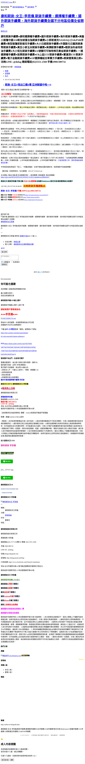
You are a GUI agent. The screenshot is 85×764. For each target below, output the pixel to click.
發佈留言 (4, 264)
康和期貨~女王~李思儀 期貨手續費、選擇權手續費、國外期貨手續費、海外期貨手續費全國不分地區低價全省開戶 (42, 20)
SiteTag (81, 659)
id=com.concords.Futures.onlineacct (12, 336)
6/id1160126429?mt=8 (8, 354)
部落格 (7, 73)
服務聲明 (62, 735)
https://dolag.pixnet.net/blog (31, 197)
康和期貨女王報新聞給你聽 (24, 244)
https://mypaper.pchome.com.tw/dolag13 (36, 195)
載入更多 (4, 252)
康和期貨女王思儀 (7, 222)
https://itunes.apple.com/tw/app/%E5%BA (18, 343)
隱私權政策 (54, 735)
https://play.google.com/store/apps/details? (14, 333)
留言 (27, 236)
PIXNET (27, 735)
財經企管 (17, 242)
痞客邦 (22, 236)
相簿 (6, 71)
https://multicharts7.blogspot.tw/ (33, 199)
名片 (6, 76)
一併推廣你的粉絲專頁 (6, 492)
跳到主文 (4, 31)
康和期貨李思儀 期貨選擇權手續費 (9, 489)
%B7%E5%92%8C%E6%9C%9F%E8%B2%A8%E (18, 347)
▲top (3, 248)
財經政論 (18, 67)
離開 (12, 760)
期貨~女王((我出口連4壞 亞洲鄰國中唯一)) (28, 84)
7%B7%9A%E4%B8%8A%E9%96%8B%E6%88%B (19, 351)
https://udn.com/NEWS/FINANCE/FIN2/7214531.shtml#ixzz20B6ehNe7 (25, 177)
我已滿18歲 (5, 760)
